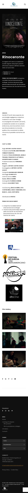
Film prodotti (7, 424)
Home (4, 419)
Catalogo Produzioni (8, 422)
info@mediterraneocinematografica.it (12, 465)
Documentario (14, 444)
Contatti (4, 431)
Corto (14, 440)
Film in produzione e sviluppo (12, 426)
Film (14, 448)
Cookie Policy (14, 470)
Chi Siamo (5, 429)
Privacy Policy (6, 470)
